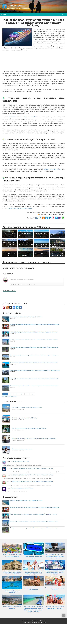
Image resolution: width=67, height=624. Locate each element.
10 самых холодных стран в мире (20, 461)
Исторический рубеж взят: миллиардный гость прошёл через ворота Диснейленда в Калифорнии (34, 324)
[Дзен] (10, 307)
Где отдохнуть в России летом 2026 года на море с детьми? (33, 573)
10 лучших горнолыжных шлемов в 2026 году (24, 418)
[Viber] (59, 218)
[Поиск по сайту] (63, 14)
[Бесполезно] (38, 214)
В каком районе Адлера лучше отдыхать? (12, 607)
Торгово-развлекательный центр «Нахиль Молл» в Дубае (12, 555)
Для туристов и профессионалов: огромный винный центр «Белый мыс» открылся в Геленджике (34, 355)
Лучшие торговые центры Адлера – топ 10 (55, 588)
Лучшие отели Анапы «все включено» (12, 591)
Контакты (43, 620)
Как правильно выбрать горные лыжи (22, 449)
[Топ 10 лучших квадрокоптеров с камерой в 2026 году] (6, 408)
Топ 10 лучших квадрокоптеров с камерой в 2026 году (27, 407)
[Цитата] (25, 284)
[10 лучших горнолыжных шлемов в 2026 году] (6, 419)
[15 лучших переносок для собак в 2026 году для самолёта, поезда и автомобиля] (6, 439)
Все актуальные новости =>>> (9, 396)
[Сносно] (41, 214)
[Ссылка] (29, 284)
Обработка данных (35, 620)
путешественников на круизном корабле (23, 117)
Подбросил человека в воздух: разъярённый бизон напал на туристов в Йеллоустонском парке (34, 347)
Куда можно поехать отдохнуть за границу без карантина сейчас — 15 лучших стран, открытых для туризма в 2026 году (33, 609)
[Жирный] (11, 284)
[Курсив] (13, 284)
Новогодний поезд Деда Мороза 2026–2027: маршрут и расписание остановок (32, 468)
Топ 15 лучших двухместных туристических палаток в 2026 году (29, 428)
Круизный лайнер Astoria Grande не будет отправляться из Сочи (26, 316)
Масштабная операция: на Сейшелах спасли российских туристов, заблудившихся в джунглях (33, 332)
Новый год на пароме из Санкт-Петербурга (55, 573)
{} (31, 284)
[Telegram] (17, 307)
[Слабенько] (40, 214)
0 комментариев (20, 409)
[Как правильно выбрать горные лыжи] (6, 450)
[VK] (36, 218)
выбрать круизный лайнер (52, 169)
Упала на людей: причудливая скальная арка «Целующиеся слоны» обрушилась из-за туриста (33, 362)
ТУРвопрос (14, 5)
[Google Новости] (14, 307)
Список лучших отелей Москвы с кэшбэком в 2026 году (12, 573)
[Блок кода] (27, 284)
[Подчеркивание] (16, 284)
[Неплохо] (42, 214)
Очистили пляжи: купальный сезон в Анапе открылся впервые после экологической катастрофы (34, 385)
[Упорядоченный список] (20, 284)
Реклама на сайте (26, 620)
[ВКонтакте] (20, 307)
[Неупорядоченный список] (23, 284)
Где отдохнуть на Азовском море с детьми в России (33, 588)
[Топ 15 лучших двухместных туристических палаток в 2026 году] (6, 429)
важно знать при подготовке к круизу (20, 208)
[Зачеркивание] (18, 284)
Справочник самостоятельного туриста (18, 8)
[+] (34, 284)
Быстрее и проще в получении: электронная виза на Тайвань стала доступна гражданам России (34, 339)
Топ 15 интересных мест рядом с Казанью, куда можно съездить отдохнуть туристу (54, 556)
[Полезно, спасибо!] (44, 214)
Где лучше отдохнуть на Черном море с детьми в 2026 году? (55, 607)
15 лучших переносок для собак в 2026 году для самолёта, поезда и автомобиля (34, 438)
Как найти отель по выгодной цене (33, 557)
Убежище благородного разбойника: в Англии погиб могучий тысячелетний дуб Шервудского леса (35, 370)
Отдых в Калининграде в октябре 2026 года (22, 488)
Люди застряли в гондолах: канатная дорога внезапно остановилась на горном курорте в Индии (34, 378)
